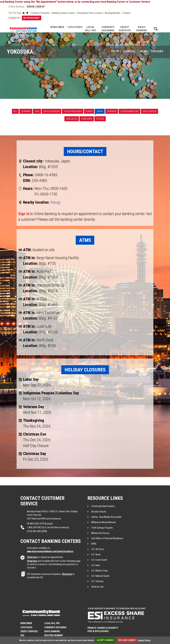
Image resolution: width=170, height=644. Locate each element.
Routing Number (112, 12)
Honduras (86, 118)
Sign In (23, 213)
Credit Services (125, 29)
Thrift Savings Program (102, 527)
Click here (32, 557)
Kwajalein (71, 118)
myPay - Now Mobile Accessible (106, 517)
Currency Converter (40, 12)
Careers (126, 12)
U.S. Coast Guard (99, 559)
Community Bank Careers (103, 506)
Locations (129, 51)
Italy (37, 111)
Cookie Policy (144, 640)
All (15, 111)
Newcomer (57, 27)
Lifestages (75, 27)
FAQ (22, 635)
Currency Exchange (108, 29)
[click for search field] (155, 28)
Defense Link (97, 586)
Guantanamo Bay (129, 111)
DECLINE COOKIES (126, 640)
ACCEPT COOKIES (105, 640)
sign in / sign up (35, 6)
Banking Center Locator (63, 12)
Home (115, 51)
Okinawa (111, 111)
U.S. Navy (95, 565)
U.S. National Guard (100, 576)
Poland (100, 118)
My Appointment (31, 18)
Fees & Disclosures (98, 631)
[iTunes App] (23, 12)
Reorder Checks (98, 511)
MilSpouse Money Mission (103, 522)
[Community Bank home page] (23, 29)
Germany (26, 111)
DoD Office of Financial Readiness (107, 538)
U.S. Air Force (97, 549)
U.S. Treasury (97, 581)
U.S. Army (95, 554)
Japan (143, 51)
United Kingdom (51, 111)
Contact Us (13, 17)
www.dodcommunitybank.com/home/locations (50, 551)
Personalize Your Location (89, 12)
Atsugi (55, 202)
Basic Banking (141, 29)
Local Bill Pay (90, 29)
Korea (89, 111)
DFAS (93, 543)
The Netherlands (73, 111)
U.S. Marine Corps (99, 570)
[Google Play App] (27, 12)
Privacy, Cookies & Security (102, 628)
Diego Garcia (149, 111)
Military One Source (100, 533)
